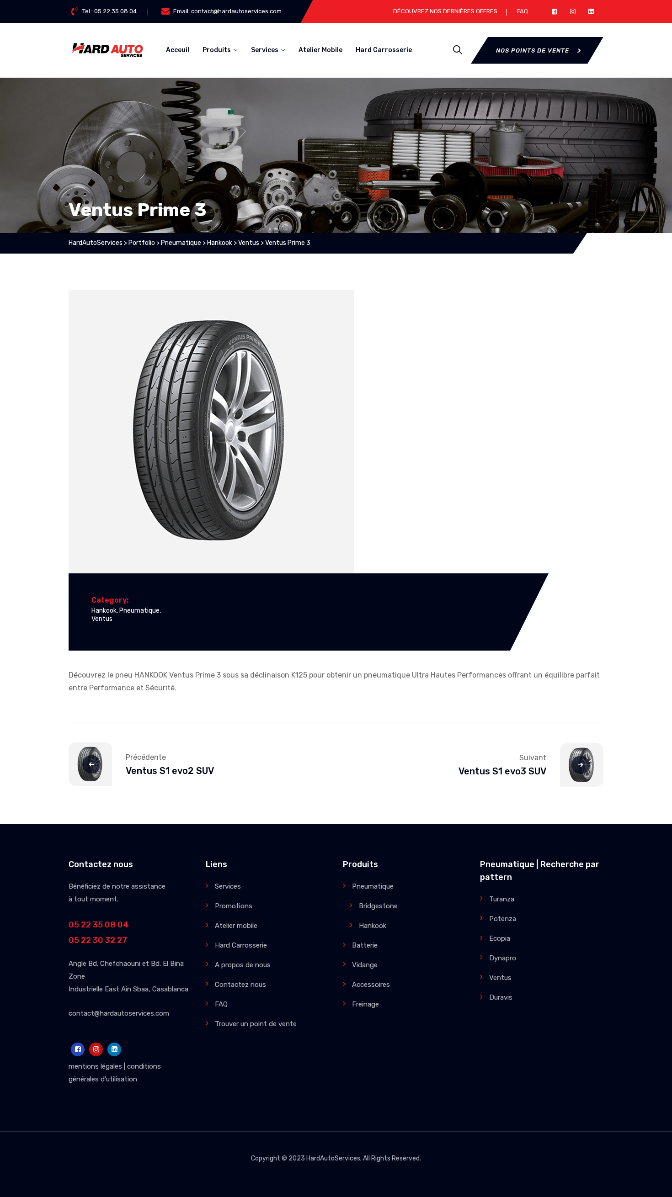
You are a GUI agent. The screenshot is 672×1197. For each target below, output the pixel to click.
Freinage (365, 1004)
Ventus (101, 619)
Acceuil (177, 50)
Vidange (365, 965)
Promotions (233, 906)
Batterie (365, 945)
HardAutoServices (333, 1158)
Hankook (104, 610)
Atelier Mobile (320, 50)
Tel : (109, 11)
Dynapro (502, 958)
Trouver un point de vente (256, 1024)
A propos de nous (243, 965)
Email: (227, 11)
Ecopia (499, 938)
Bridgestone (378, 906)
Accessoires (371, 984)
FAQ (522, 11)
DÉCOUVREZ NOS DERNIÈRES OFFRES (445, 11)
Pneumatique (139, 610)
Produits (217, 50)
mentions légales (95, 1066)
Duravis (500, 997)
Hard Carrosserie (384, 50)
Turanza (501, 899)
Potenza (502, 919)
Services (264, 50)
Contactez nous (240, 984)
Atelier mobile (236, 926)
